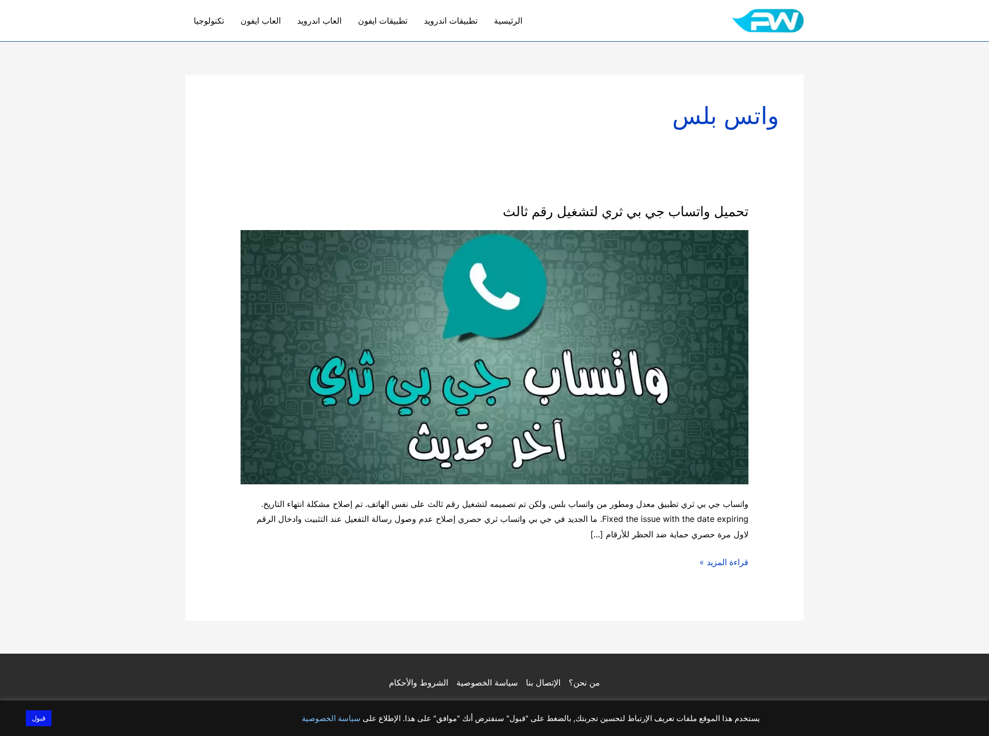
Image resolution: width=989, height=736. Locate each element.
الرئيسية (508, 20)
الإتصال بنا (543, 682)
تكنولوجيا (209, 20)
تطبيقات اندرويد (451, 20)
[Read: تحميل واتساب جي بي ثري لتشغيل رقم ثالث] (495, 356)
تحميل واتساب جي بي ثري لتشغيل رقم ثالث (625, 211)
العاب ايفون (261, 20)
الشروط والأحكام (418, 682)
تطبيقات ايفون (382, 20)
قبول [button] (38, 718)
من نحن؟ (584, 682)
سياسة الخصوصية (487, 682)
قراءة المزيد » (724, 563)
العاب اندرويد (319, 20)
